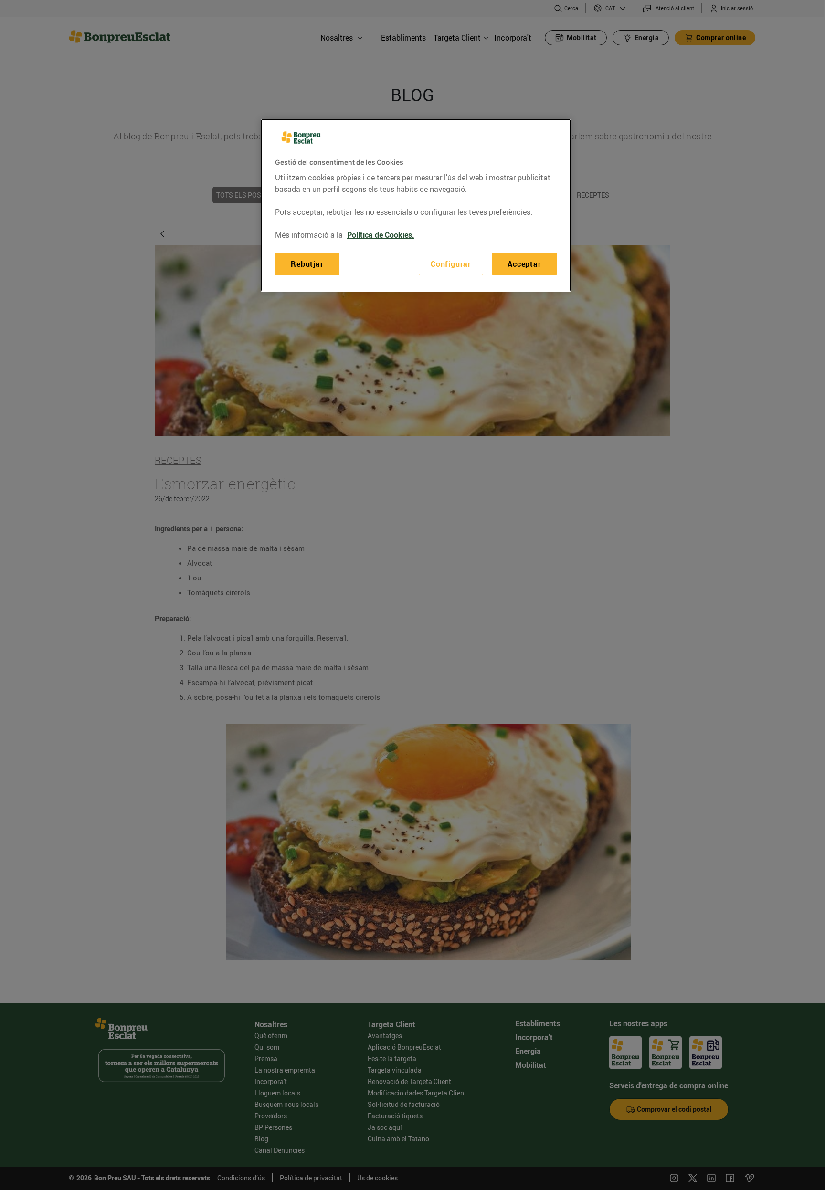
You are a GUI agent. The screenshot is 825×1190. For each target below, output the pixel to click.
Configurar (451, 264)
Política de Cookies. (380, 235)
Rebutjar (307, 264)
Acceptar (524, 264)
